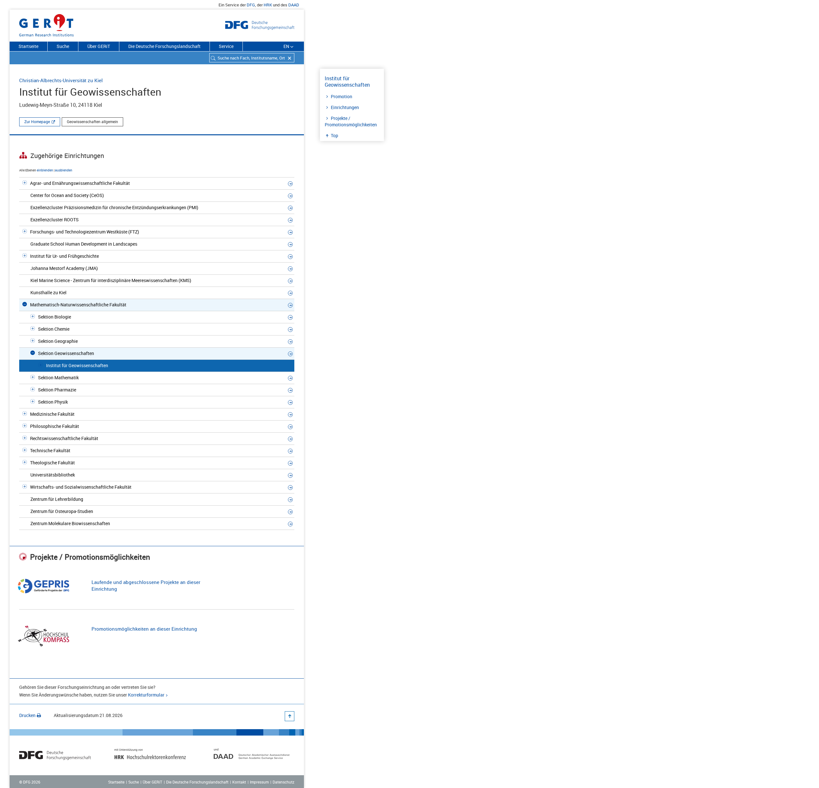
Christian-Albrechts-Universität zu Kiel (61, 80)
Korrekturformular (146, 695)
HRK (268, 5)
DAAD (293, 5)
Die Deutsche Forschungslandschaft (164, 46)
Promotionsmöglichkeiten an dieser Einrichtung (144, 629)
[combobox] (251, 57)
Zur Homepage (37, 121)
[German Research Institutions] (46, 24)
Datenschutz (283, 781)
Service (226, 46)
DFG (251, 5)
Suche (63, 46)
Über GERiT (98, 46)
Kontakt (239, 781)
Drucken (27, 715)
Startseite (28, 46)
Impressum (259, 781)
